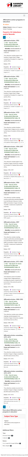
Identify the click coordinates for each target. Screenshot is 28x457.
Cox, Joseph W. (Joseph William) (11, 443)
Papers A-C (7, 72)
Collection (6, 438)
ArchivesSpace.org (19, 455)
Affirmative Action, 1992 (11, 76)
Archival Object (8, 435)
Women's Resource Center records (13, 216)
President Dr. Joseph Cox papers (12, 70)
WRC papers (7, 218)
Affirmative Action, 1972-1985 (13, 262)
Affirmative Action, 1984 (11, 182)
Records (6, 367)
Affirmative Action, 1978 (11, 112)
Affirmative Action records (11, 365)
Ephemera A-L (9, 295)
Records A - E (7, 178)
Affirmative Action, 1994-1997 (13, 147)
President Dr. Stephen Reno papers (12, 176)
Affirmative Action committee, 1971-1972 (13, 336)
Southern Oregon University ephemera (13, 293)
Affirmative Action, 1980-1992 (13, 299)
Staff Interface (7, 455)
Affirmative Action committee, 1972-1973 (13, 372)
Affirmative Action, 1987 (11, 222)
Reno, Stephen (7, 445)
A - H (22, 142)
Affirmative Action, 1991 (11, 40)
